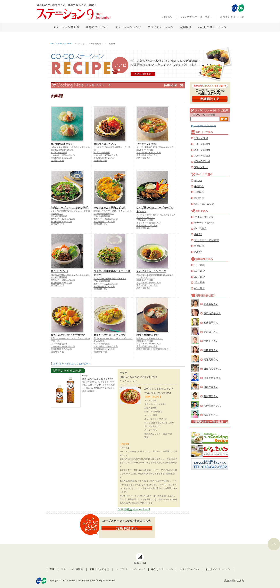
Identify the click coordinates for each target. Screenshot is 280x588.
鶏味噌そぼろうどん (105, 143)
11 (76, 363)
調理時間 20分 (57, 160)
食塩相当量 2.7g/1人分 (61, 349)
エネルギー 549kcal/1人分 (63, 280)
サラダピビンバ (59, 271)
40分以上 (199, 288)
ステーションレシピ (128, 27)
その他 (198, 180)
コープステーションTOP (60, 43)
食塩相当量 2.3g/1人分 (147, 225)
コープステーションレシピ (130, 569)
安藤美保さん (211, 304)
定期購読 (185, 27)
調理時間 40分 (100, 352)
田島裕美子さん (212, 368)
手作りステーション (160, 27)
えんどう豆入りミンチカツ (151, 271)
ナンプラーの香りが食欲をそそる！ (110, 278)
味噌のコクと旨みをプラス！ (150, 338)
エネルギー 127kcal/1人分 (63, 155)
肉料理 (198, 234)
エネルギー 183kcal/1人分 (106, 284)
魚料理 (198, 251)
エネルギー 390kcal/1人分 (63, 346)
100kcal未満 (201, 138)
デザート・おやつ (204, 222)
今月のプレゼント (97, 27)
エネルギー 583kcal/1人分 (106, 155)
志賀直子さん (211, 341)
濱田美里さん (211, 414)
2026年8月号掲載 (59, 152)
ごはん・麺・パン (204, 217)
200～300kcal (202, 150)
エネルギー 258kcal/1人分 (106, 346)
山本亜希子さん (212, 378)
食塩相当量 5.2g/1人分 (61, 221)
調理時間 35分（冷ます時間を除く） (153, 349)
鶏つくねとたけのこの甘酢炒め (68, 335)
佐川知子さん (211, 331)
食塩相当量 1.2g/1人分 (104, 221)
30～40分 (199, 282)
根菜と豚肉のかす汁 (148, 335)
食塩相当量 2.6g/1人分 (61, 158)
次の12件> (84, 363)
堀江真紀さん (211, 359)
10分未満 (199, 265)
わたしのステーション (212, 27)
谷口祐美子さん (212, 313)
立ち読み (166, 16)
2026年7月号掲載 (102, 152)
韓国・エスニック (204, 203)
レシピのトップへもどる (204, 125)
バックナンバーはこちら (196, 16)
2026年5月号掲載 (59, 277)
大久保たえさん (212, 405)
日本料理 (199, 192)
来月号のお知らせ (99, 569)
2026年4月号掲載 (102, 281)
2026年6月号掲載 (59, 216)
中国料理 (199, 186)
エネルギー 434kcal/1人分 (63, 219)
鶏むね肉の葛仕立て (62, 143)
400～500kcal (202, 161)
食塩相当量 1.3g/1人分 (147, 285)
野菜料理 (199, 246)
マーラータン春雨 (146, 143)
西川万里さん (211, 396)
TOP (52, 569)
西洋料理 (199, 197)
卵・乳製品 (200, 228)
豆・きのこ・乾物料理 (206, 240)
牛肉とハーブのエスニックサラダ (69, 207)
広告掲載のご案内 (234, 580)
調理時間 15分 (57, 224)
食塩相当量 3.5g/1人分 (104, 158)
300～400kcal (202, 155)
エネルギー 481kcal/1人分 (149, 283)
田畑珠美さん (211, 387)
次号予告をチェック (232, 16)
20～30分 (199, 276)
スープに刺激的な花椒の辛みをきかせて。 (156, 147)
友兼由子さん (211, 322)
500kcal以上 (201, 167)
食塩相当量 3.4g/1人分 (147, 346)
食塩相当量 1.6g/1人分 (104, 349)
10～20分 (199, 270)
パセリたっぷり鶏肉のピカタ (110, 207)
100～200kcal (202, 144)
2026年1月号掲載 (145, 341)
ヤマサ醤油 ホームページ (134, 509)
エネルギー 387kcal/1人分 (149, 344)
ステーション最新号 (66, 27)
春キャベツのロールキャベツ (110, 335)
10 (72, 363)
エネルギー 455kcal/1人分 (149, 152)
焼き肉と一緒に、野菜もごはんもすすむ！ (70, 275)
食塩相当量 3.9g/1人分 (61, 283)
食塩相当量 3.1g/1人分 (104, 286)
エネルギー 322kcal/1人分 (106, 219)
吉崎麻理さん (211, 350)
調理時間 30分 (143, 228)
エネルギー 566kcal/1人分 (149, 223)
